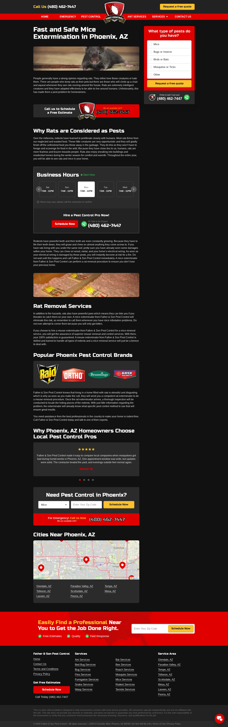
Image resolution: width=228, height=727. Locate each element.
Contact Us (183, 16)
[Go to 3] (88, 480)
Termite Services (125, 689)
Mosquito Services (126, 674)
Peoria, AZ (77, 596)
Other (157, 74)
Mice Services (124, 679)
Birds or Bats (161, 59)
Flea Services (83, 674)
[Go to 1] (80, 480)
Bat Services (123, 659)
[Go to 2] (84, 480)
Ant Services (136, 16)
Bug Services (82, 669)
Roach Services (125, 669)
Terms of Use (159, 724)
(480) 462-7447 (62, 7)
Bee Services (123, 664)
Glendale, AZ (43, 586)
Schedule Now (65, 224)
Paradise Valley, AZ (82, 586)
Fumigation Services (87, 679)
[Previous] (39, 189)
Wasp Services (83, 689)
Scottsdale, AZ (79, 591)
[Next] (133, 189)
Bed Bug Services (85, 664)
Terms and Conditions (45, 668)
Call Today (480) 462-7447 (51, 696)
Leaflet (135, 578)
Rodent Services (125, 684)
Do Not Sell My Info (141, 724)
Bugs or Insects (163, 51)
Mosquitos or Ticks (165, 67)
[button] (86, 560)
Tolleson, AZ (43, 591)
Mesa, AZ (110, 591)
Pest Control (91, 16)
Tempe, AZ (111, 586)
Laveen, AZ (42, 596)
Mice (156, 44)
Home (45, 16)
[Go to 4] (93, 480)
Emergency (68, 16)
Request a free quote (177, 6)
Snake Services (84, 684)
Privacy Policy (41, 673)
